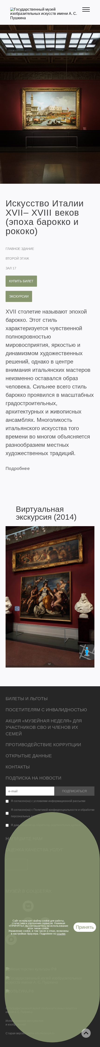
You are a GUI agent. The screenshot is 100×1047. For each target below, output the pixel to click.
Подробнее (18, 468)
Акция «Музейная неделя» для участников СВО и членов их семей (44, 727)
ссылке (61, 933)
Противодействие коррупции (43, 744)
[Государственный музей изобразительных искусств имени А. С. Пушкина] (46, 18)
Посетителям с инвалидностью (46, 709)
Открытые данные (29, 755)
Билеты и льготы (27, 698)
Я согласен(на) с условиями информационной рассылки (48, 801)
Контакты (18, 766)
